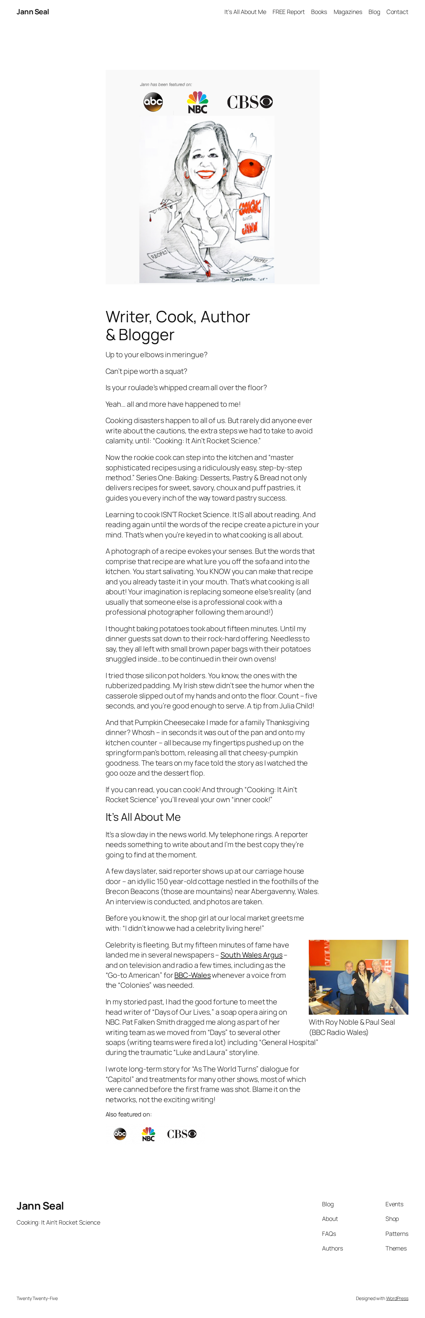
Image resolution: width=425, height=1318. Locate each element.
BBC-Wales (192, 975)
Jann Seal (33, 12)
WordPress (397, 1298)
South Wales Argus (251, 955)
